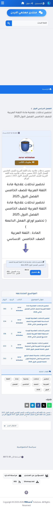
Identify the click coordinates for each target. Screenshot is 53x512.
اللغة (8, 379)
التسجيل (39, 4)
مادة (16, 379)
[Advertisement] (26, 57)
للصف (36, 384)
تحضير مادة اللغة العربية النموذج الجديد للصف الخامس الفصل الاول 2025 (26, 412)
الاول (47, 390)
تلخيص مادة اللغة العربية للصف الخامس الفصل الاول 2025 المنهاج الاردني (26, 414)
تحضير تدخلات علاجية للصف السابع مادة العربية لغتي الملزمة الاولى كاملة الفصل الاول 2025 (37, 346)
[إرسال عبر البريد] (27, 405)
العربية (46, 384)
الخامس (26, 384)
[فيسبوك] (38, 405)
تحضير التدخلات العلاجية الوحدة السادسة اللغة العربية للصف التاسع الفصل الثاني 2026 (37, 322)
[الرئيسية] (22, 4)
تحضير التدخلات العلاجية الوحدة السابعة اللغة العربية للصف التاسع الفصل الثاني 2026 (37, 334)
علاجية (26, 379)
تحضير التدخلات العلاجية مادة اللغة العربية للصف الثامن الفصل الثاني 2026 (37, 309)
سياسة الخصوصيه (26, 447)
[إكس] (43, 405)
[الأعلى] (26, 492)
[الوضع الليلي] (49, 3)
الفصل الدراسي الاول (42, 109)
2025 (38, 390)
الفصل (15, 384)
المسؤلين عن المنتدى (34, 476)
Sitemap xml (29, 482)
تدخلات (36, 379)
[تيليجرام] (32, 405)
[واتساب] (49, 405)
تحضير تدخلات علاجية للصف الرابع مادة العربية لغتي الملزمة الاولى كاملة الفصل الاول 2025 (37, 359)
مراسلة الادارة (11, 476)
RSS (15, 482)
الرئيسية (45, 89)
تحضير (46, 379)
